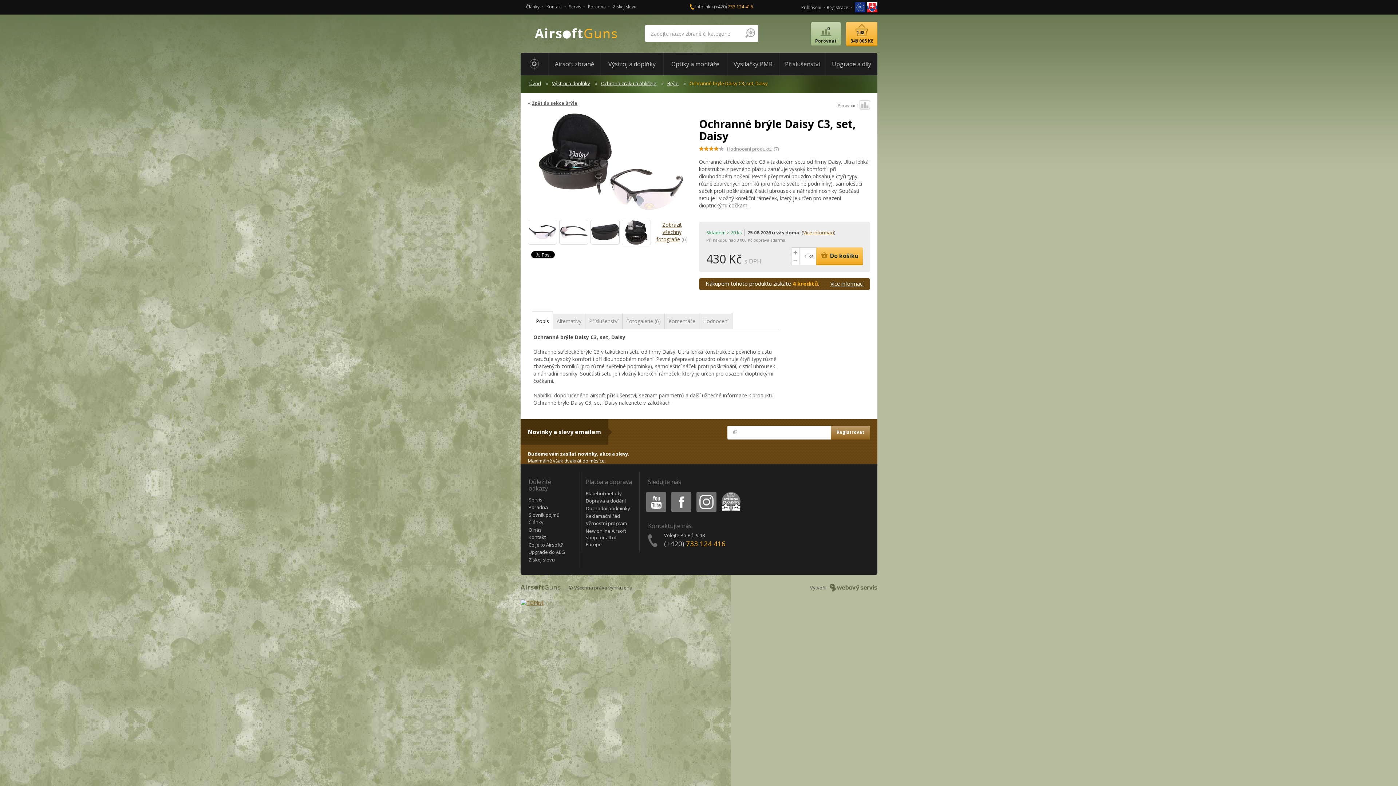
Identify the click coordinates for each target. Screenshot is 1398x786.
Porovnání (848, 105)
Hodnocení (715, 321)
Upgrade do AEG (547, 552)
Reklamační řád (603, 516)
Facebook (681, 493)
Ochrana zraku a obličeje (628, 83)
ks (811, 256)
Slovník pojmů (544, 515)
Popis (542, 321)
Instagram (706, 493)
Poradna (597, 7)
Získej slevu (624, 7)
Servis (575, 7)
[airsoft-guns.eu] (860, 7)
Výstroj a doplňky (571, 83)
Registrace (837, 7)
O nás (535, 530)
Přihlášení (811, 7)
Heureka (730, 493)
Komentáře (681, 321)
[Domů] (534, 64)
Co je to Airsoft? (546, 544)
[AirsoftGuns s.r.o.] (576, 34)
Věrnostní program (606, 523)
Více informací (818, 232)
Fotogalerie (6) (643, 321)
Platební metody (604, 493)
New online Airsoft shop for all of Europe (606, 538)
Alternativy (569, 321)
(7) (753, 149)
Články (533, 7)
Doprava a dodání (606, 500)
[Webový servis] (853, 588)
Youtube (654, 493)
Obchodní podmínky (608, 508)
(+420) (733, 7)
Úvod (535, 83)
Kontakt (554, 7)
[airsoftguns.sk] (872, 7)
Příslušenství (604, 321)
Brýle (673, 83)
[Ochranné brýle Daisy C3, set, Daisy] (611, 165)
